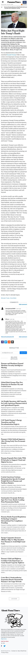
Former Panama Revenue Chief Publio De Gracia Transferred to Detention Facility (13, 7)
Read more (4, 639)
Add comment (23, 304)
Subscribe (23, 352)
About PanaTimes (22, 651)
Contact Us (14, 651)
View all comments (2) (7, 337)
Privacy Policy (4, 652)
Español (25, 4)
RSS (4, 643)
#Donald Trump (5, 298)
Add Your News (5, 641)
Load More (14, 598)
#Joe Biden (13, 298)
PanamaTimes (14, 1)
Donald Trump (11, 55)
